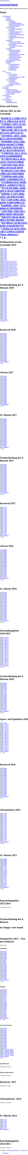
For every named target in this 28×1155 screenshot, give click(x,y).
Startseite (8, 17)
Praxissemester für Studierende (16, 54)
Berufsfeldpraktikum (14, 55)
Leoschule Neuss (9, 4)
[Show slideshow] (9, 234)
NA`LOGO (6, 87)
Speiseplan (12, 81)
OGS (4, 71)
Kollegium (12, 30)
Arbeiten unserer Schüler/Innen (14, 91)
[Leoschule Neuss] (5, 0)
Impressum (9, 101)
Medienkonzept (13, 68)
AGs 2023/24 (9, 85)
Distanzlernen (12, 70)
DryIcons (25, 1150)
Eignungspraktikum (14, 58)
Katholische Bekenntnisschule (16, 24)
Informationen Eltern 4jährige (13, 60)
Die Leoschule (9, 20)
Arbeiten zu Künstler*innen (13, 92)
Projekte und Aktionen (11, 89)
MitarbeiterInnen (13, 78)
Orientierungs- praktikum (15, 57)
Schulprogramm (10, 61)
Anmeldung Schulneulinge (15, 29)
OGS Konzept (12, 75)
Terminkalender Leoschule (15, 31)
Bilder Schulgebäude (14, 26)
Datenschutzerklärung (11, 102)
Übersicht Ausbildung (14, 50)
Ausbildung (9, 48)
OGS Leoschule (13, 74)
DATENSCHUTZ (7, 99)
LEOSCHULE (7, 16)
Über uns (8, 72)
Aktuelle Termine (13, 82)
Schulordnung (12, 36)
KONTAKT (6, 95)
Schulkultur (9, 40)
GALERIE (6, 88)
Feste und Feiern (10, 94)
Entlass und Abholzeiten (15, 84)
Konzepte (8, 62)
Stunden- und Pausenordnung (16, 34)
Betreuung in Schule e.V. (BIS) (17, 77)
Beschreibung (12, 22)
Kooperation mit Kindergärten (16, 43)
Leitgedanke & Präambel (15, 23)
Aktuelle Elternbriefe (14, 33)
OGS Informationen (11, 79)
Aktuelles (8, 19)
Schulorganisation (10, 27)
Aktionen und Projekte (14, 41)
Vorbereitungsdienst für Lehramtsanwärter (15, 52)
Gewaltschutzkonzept (14, 64)
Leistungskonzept (13, 65)
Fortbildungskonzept (14, 67)
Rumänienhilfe (13, 44)
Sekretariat (8, 96)
